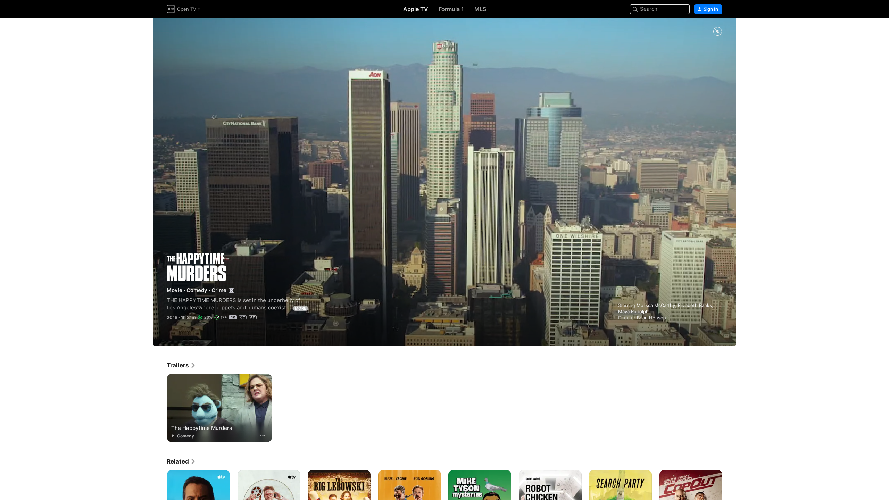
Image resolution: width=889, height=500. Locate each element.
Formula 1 (451, 9)
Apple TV (415, 9)
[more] (263, 436)
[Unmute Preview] (717, 31)
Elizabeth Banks (695, 305)
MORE (300, 308)
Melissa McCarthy (656, 305)
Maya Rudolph (633, 311)
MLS (480, 9)
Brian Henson (651, 317)
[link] (181, 365)
